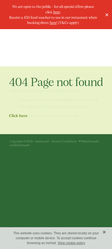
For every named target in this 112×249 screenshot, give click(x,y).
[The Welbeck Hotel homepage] (40, 48)
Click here (18, 115)
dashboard (42, 141)
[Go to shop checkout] (99, 54)
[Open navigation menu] (86, 41)
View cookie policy (71, 243)
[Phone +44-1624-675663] (99, 41)
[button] (86, 54)
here (56, 12)
